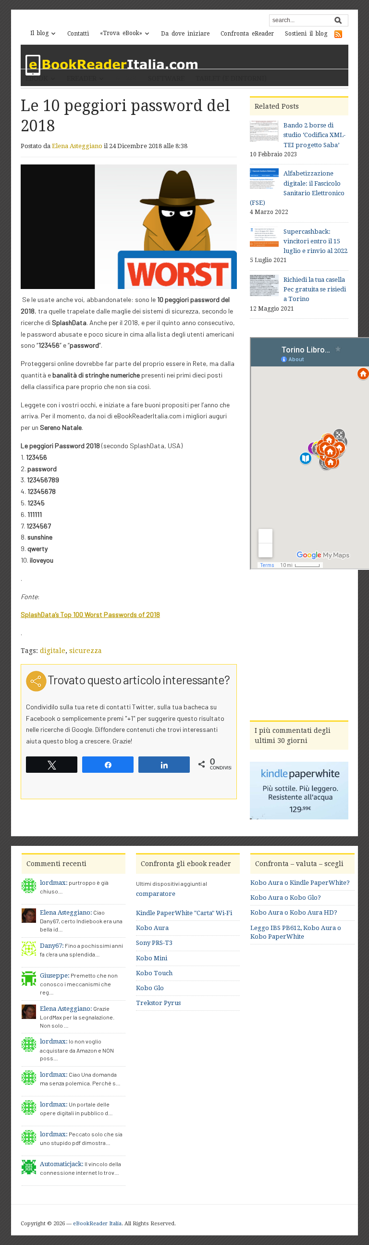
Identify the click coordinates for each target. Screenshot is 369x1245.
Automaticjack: (62, 1164)
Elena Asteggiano (77, 146)
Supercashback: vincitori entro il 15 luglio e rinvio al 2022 (315, 241)
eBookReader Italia (97, 1223)
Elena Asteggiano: (66, 912)
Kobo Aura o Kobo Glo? (285, 897)
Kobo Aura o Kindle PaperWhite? (300, 882)
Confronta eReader (247, 33)
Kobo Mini (151, 958)
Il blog (39, 33)
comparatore (155, 893)
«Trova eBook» (121, 33)
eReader (82, 78)
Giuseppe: (55, 975)
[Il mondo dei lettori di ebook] (111, 65)
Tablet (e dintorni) (231, 78)
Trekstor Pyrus (158, 1002)
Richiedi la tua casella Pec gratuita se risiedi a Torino (314, 289)
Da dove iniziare (185, 33)
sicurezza (85, 650)
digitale (52, 650)
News (126, 78)
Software (166, 78)
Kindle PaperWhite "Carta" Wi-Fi (184, 913)
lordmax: (54, 882)
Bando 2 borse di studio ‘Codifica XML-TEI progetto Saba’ (314, 135)
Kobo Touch (154, 973)
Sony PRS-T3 (154, 942)
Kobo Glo (150, 988)
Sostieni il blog (306, 33)
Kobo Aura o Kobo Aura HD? (293, 912)
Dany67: (52, 945)
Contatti (78, 33)
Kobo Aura (152, 927)
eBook (36, 78)
